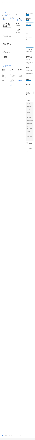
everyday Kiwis (5, 12)
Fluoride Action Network (29, 148)
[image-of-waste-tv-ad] (18, 25)
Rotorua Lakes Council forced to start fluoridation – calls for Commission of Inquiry (11, 239)
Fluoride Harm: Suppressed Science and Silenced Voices (10, 148)
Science (10, 2)
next (22, 435)
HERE (28, 63)
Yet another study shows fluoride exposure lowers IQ (10, 287)
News (9, 127)
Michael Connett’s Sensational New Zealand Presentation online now (12, 327)
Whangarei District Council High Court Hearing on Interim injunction (12, 267)
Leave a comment (6, 127)
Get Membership (28, 25)
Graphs (27, 74)
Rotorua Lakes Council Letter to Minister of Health (9, 307)
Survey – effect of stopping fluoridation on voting (9, 128)
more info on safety (12, 18)
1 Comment (6, 293)
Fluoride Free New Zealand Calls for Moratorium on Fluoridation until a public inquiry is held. (12, 348)
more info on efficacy (5, 19)
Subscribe (28, 20)
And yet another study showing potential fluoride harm (10, 121)
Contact (29, 2)
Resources (18, 2)
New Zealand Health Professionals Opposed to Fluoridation (29, 33)
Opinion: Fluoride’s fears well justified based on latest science (11, 427)
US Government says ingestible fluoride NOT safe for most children (12, 169)
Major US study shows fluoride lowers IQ (8, 101)
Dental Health (13, 2)
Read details (3, 126)
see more (10, 39)
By (11, 127)
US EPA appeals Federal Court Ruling (7, 390)
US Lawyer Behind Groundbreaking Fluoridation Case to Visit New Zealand (12, 369)
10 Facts (28, 151)
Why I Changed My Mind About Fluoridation (20, 79)
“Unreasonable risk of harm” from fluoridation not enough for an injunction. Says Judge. (12, 218)
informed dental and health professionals (14, 12)
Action (26, 2)
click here (12, 81)
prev (21, 435)
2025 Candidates (4, 189)
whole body (6, 15)
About (2, 2)
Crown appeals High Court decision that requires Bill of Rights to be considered (12, 197)
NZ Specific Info (22, 2)
